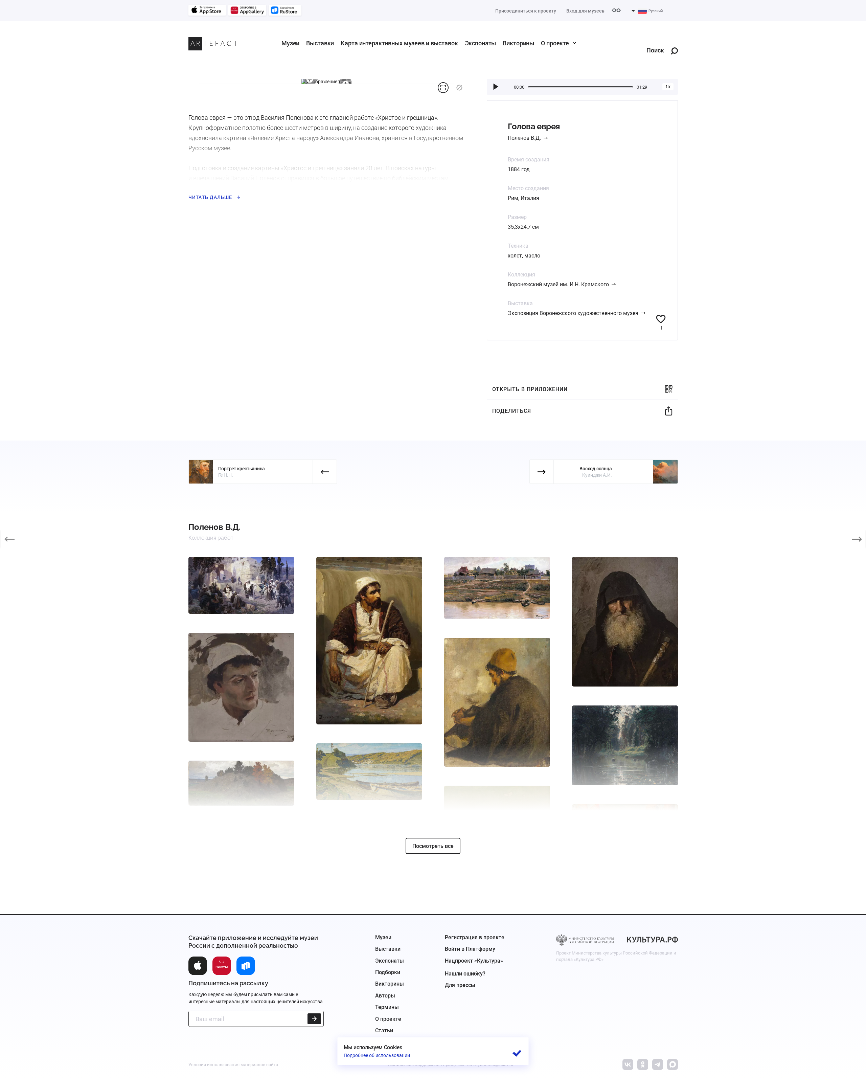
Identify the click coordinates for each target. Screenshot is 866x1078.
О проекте (555, 43)
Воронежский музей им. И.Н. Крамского (558, 284)
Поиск (655, 50)
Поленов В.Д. (524, 138)
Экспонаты (480, 43)
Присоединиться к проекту (525, 11)
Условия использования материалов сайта (233, 1064)
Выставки (320, 43)
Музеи (290, 43)
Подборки (387, 972)
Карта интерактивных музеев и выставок (399, 43)
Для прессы (460, 985)
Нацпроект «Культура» (474, 961)
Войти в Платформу (470, 949)
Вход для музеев (585, 11)
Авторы (385, 995)
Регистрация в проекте (474, 937)
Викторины (518, 43)
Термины (387, 1007)
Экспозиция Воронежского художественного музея (573, 313)
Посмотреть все (433, 846)
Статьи (384, 1030)
